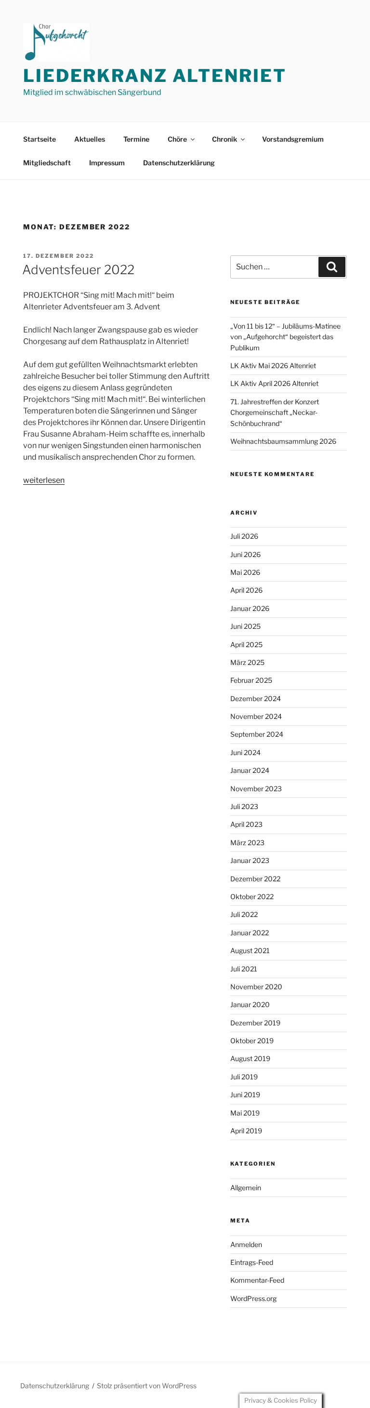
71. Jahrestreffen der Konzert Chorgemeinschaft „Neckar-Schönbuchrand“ (274, 412)
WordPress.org (253, 1298)
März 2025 (247, 662)
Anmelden (246, 1244)
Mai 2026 (245, 572)
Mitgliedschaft (47, 163)
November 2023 (256, 788)
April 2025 (246, 644)
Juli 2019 (244, 1077)
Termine (136, 139)
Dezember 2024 (255, 698)
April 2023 (246, 824)
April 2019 (246, 1131)
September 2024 (256, 734)
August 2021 (250, 950)
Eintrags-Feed (251, 1262)
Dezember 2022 (255, 879)
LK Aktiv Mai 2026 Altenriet (273, 365)
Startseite (39, 139)
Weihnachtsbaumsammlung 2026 (283, 441)
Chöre (177, 139)
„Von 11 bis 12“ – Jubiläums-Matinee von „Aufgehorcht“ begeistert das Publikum (285, 337)
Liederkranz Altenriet (154, 75)
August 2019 (250, 1058)
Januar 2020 (250, 1004)
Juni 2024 (245, 752)
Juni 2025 (245, 626)
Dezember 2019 (255, 1023)
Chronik (224, 139)
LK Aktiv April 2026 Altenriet (274, 383)
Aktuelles (89, 139)
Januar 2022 (249, 933)
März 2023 (247, 842)
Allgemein (245, 1187)
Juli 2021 (243, 969)
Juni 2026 (245, 554)
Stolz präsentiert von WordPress (147, 1385)
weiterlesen (44, 480)
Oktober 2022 (252, 896)
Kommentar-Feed (257, 1280)
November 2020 (256, 987)
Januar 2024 (249, 770)
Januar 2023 (249, 860)
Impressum (107, 163)
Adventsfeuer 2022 (78, 269)
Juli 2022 (244, 914)
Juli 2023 (244, 806)
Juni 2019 (245, 1094)
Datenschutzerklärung (179, 163)
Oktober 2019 (252, 1040)
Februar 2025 (251, 680)
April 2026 (246, 590)
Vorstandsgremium (293, 139)
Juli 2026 (244, 536)
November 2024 (256, 716)
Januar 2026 (249, 608)
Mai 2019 (245, 1113)
